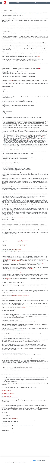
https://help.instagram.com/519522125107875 (22, 240)
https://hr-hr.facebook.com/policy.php (16, 249)
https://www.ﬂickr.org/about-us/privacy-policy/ (22, 245)
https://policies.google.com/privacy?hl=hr (22, 244)
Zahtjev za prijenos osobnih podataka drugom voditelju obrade (10, 397)
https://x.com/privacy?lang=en (26, 292)
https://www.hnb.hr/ (21, 217)
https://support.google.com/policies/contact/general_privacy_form (20, 295)
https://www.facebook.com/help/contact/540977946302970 (9, 250)
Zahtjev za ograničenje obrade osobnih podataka (8, 393)
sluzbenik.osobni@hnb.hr (14, 418)
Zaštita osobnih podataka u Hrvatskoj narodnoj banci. (19, 462)
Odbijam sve (43, 460)
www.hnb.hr (11, 80)
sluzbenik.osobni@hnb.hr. (20, 330)
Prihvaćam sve (39, 460)
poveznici (38, 56)
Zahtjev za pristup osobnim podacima (6, 390)
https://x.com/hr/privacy (20, 241)
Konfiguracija (34, 460)
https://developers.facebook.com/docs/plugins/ (18, 260)
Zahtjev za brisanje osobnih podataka (6, 396)
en (46, 2)
